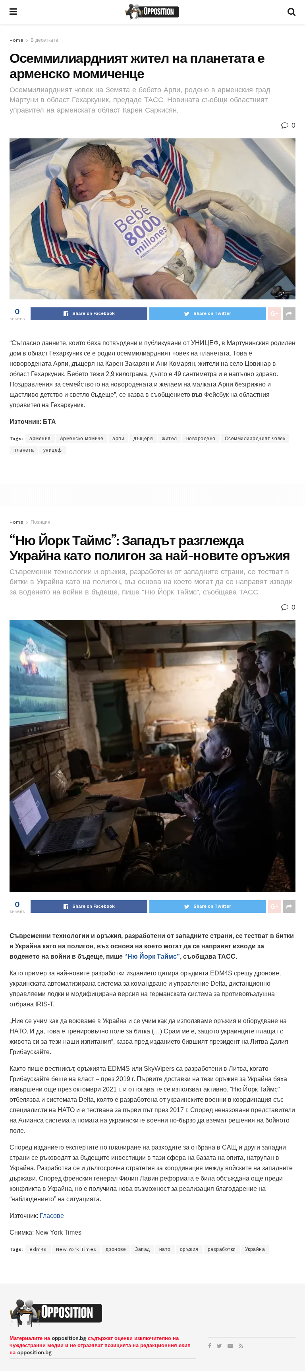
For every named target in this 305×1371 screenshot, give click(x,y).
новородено (201, 438)
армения (40, 438)
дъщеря (143, 438)
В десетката (44, 40)
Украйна (255, 1249)
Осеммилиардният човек (255, 438)
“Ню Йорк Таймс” (152, 956)
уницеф (52, 450)
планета (24, 450)
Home (16, 40)
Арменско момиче (82, 438)
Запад (142, 1249)
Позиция (40, 522)
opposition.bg (69, 1338)
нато (165, 1249)
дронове (116, 1249)
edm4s (38, 1249)
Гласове (52, 1215)
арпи (118, 438)
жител (169, 438)
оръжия (189, 1249)
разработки (222, 1249)
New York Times (76, 1249)
